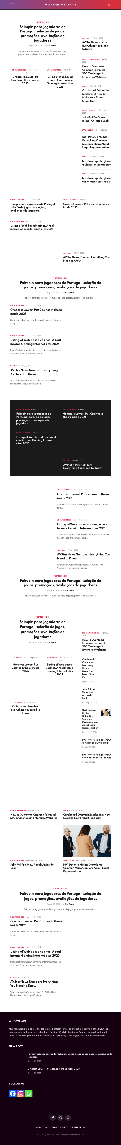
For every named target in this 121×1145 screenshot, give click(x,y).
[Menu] (12, 4)
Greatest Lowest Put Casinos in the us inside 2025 (25, 80)
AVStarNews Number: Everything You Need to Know (95, 45)
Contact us (78, 1127)
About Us (41, 1127)
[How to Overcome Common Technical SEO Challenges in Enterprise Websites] (96, 621)
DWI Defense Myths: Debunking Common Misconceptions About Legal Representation (95, 142)
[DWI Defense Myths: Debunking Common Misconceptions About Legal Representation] (106, 712)
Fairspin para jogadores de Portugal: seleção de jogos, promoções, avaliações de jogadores (43, 33)
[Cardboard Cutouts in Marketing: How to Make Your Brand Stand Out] (105, 662)
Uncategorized (43, 22)
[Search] (109, 4)
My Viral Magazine (60, 5)
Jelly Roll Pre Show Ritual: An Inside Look (95, 119)
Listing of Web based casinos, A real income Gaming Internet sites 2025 (59, 82)
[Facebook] (13, 1093)
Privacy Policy (59, 1127)
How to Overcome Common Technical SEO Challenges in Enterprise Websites (94, 71)
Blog (84, 86)
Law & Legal (87, 130)
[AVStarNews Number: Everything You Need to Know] (96, 26)
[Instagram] (20, 1093)
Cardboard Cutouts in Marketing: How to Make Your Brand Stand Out (95, 96)
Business (86, 38)
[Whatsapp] (28, 1093)
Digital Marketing (90, 59)
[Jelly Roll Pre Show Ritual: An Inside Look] (105, 691)
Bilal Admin (51, 46)
